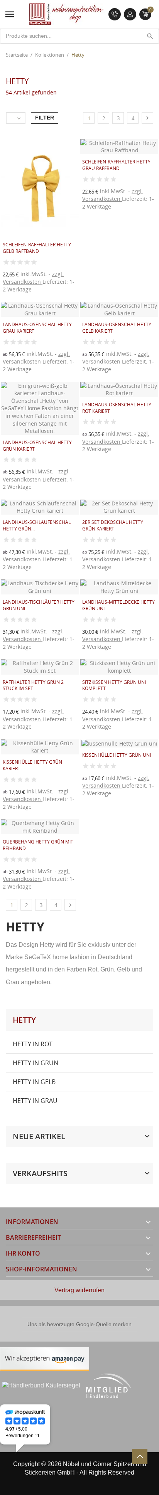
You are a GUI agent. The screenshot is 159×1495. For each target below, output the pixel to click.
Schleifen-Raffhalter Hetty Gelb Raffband (37, 247)
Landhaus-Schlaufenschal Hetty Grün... (37, 525)
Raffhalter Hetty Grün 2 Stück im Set (33, 685)
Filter (44, 117)
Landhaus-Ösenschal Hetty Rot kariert (116, 407)
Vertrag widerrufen (79, 1290)
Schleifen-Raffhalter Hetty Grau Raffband (116, 165)
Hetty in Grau (35, 1100)
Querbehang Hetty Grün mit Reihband (38, 845)
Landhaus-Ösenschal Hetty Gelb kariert (116, 327)
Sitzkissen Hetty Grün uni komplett (114, 685)
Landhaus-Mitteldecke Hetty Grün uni (118, 605)
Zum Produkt (94, 212)
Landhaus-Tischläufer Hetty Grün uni (38, 605)
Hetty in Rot (32, 1044)
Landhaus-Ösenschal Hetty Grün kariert (37, 445)
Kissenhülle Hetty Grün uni (116, 755)
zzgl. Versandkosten (33, 277)
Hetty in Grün (35, 1063)
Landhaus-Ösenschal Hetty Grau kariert (37, 327)
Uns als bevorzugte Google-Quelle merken (79, 1324)
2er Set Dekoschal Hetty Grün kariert (112, 525)
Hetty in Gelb (34, 1081)
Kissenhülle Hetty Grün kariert (32, 765)
